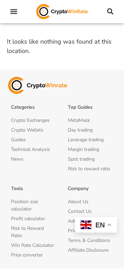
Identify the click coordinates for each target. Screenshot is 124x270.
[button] (14, 11)
